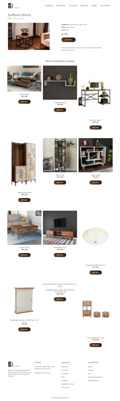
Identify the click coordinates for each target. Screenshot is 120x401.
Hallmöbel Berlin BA (24, 193)
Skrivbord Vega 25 (95, 120)
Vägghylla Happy (60, 102)
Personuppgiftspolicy (95, 377)
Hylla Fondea (95, 175)
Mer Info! (68, 40)
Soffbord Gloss (24, 248)
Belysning (84, 5)
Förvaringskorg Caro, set (95, 338)
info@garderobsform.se (43, 373)
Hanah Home (83, 24)
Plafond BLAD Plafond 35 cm (95, 265)
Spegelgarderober (67, 384)
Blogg (94, 5)
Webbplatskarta (93, 380)
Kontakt (90, 370)
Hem (9, 18)
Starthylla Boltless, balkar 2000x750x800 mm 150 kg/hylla (60, 291)
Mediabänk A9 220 (60, 248)
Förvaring (73, 5)
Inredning (48, 5)
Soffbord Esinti (24, 94)
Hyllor (63, 377)
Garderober (60, 5)
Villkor (90, 373)
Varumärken (105, 5)
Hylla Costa (60, 175)
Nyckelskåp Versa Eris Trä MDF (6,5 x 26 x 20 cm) (24, 321)
